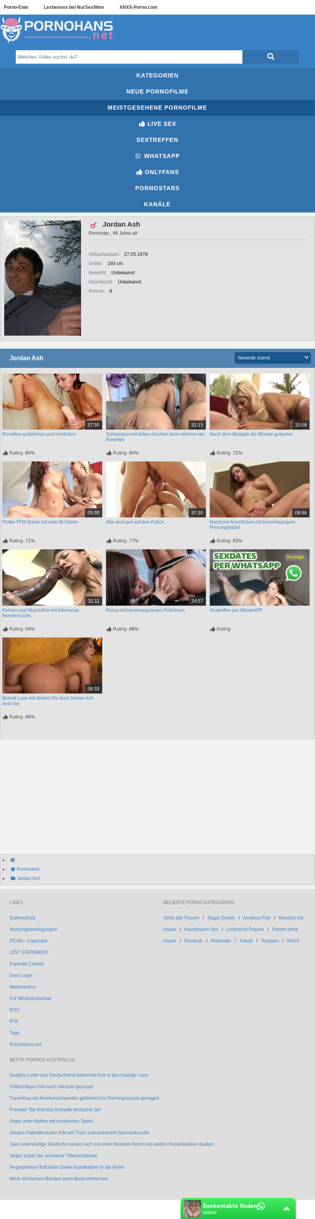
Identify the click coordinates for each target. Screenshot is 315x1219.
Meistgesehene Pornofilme (157, 107)
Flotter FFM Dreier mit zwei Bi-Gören (40, 522)
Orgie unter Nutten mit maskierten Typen (51, 1121)
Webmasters (23, 987)
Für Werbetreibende (30, 998)
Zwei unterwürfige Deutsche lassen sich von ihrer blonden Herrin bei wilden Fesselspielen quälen (112, 1144)
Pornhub (193, 941)
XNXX (293, 941)
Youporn (270, 941)
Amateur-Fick (256, 918)
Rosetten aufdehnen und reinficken (39, 434)
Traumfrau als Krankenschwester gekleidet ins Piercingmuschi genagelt (84, 1098)
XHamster (221, 941)
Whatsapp (161, 156)
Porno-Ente (16, 7)
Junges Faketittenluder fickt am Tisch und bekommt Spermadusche (79, 1132)
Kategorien (157, 75)
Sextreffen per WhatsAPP (236, 610)
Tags (15, 1033)
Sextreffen (157, 140)
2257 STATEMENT (29, 952)
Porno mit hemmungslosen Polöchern (145, 610)
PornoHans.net (25, 1044)
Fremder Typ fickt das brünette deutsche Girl (55, 1109)
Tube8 (246, 941)
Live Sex (161, 123)
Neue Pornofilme (157, 91)
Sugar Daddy (221, 918)
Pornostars (157, 188)
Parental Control (27, 964)
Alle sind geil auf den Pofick (135, 522)
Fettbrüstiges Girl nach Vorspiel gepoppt (51, 1086)
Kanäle (157, 204)
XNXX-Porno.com (138, 7)
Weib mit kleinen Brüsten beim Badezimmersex (59, 1178)
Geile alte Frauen (181, 918)
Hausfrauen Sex (201, 929)
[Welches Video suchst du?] (270, 57)
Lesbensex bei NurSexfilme (74, 7)
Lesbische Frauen (245, 929)
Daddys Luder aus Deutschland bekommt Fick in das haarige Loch (79, 1075)
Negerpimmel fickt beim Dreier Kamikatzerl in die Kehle (67, 1167)
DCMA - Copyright (28, 941)
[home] (161, 860)
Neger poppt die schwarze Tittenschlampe (54, 1155)
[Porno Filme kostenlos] (57, 43)
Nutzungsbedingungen (34, 929)
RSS (14, 1010)
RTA (14, 1021)
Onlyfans (161, 172)
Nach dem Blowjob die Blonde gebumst (251, 434)
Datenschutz (23, 918)
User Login (21, 975)
